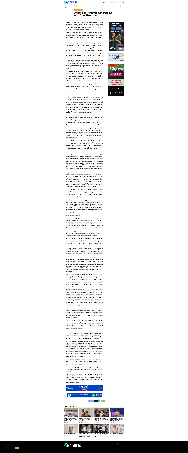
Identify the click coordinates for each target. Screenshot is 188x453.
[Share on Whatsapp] (99, 401)
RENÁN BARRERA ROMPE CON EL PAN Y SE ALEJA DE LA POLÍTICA (70, 434)
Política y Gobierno (78, 10)
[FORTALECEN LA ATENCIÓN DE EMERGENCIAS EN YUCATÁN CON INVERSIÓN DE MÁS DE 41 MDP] (101, 428)
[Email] (102, 401)
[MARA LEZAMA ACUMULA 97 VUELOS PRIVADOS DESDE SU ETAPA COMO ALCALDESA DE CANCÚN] (86, 412)
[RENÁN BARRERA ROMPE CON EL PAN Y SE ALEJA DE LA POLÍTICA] (71, 428)
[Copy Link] (104, 401)
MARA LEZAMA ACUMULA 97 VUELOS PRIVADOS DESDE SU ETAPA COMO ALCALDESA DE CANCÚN (86, 419)
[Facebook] (101, 2)
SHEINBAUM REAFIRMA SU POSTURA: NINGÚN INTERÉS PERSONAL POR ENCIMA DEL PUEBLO (117, 434)
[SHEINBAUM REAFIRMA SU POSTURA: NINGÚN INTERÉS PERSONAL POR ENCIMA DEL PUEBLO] (117, 428)
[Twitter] (102, 2)
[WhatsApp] (107, 2)
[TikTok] (106, 2)
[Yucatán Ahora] (70, 2)
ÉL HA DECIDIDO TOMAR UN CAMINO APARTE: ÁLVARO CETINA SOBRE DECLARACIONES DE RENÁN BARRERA (101, 419)
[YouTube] (103, 2)
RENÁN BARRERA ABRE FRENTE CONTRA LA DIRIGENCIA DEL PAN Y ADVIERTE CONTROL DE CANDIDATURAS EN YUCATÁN (117, 419)
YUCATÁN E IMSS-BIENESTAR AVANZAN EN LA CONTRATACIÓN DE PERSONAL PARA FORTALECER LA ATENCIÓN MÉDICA (86, 435)
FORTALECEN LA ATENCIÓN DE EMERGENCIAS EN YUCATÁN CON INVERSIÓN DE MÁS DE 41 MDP (101, 435)
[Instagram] (104, 2)
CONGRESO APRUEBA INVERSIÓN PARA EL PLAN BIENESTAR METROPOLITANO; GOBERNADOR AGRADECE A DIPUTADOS (71, 419)
